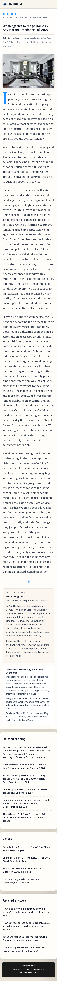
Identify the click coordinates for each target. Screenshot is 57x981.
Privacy (30, 719)
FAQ (36, 973)
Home (5, 14)
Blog (13, 14)
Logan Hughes (12, 38)
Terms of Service (25, 973)
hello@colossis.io (29, 966)
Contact (22, 719)
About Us (16, 969)
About (14, 719)
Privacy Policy (38, 969)
